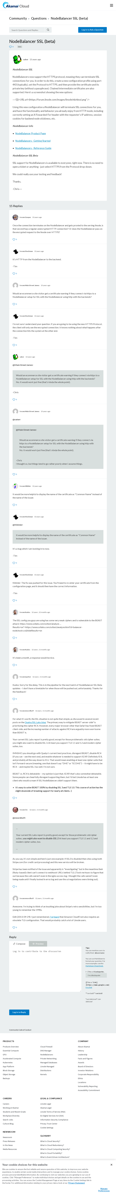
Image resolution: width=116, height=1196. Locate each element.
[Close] (111, 1165)
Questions (39, 18)
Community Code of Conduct (20, 1030)
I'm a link (89, 987)
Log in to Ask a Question (92, 30)
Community (18, 18)
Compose (20, 943)
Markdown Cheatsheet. (94, 966)
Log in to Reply (19, 1012)
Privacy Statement (76, 1183)
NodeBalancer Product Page (30, 133)
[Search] (48, 30)
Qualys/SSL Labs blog (35, 722)
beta (19, 47)
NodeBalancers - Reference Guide (33, 148)
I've (51, 916)
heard (56, 916)
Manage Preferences (104, 1190)
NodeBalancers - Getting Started (33, 140)
